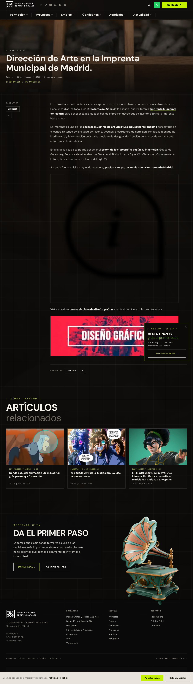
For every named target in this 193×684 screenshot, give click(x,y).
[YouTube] (50, 5)
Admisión (116, 15)
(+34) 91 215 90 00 (15, 637)
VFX (68, 638)
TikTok (21, 658)
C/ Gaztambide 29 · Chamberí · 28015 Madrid (27, 622)
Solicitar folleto (56, 567)
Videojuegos (72, 643)
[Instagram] (41, 5)
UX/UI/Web (71, 625)
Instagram (11, 658)
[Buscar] (149, 5)
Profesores (114, 630)
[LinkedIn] (55, 5)
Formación (17, 15)
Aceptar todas (152, 678)
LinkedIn (12, 109)
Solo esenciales (177, 678)
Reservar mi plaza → (167, 353)
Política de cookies (59, 677)
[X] (65, 5)
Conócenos (90, 15)
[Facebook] (60, 5)
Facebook (53, 658)
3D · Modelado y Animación (79, 630)
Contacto (173, 4)
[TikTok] (46, 5)
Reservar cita (157, 616)
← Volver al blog (15, 50)
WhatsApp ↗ (12, 633)
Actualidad (141, 15)
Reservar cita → (26, 567)
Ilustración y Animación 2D (23, 82)
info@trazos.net (13, 640)
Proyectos (43, 15)
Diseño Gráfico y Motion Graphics (82, 616)
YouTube (31, 658)
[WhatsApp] (157, 5)
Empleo (66, 15)
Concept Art (72, 634)
